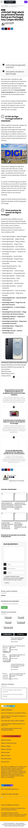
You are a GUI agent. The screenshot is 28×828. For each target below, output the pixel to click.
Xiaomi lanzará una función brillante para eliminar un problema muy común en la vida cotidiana (14, 392)
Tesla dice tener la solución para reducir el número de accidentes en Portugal (14, 421)
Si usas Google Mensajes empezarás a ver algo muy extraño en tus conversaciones (14, 452)
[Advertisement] (14, 47)
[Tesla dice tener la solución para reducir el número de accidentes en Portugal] (20, 494)
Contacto (10, 824)
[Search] (21, 2)
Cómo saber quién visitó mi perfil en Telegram (17, 638)
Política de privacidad (13, 825)
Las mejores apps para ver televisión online (18, 655)
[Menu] (1, 2)
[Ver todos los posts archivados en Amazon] (20, 617)
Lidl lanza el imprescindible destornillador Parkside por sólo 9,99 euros (20, 525)
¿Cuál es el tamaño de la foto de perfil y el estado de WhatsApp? (17, 665)
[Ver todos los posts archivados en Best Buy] (8, 622)
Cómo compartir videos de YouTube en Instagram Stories (18, 675)
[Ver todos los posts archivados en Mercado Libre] (8, 627)
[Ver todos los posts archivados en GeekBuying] (20, 622)
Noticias (6, 5)
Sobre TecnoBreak (17, 824)
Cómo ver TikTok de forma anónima (18, 646)
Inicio (2, 5)
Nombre (3, 595)
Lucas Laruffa (9, 23)
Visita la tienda (25, 2)
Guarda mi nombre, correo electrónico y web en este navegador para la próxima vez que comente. (14, 578)
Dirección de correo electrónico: (10, 601)
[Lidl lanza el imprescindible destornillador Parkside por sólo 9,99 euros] (20, 513)
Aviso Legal (21, 825)
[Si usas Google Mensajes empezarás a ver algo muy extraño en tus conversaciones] (7, 513)
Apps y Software (14, 641)
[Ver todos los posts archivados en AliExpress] (8, 617)
